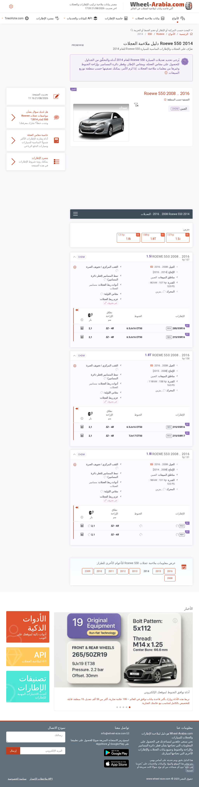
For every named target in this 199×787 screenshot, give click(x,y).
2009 (87, 571)
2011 (111, 571)
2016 (170, 571)
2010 (99, 571)
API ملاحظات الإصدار (41, 778)
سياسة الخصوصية (17, 778)
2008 (170, 578)
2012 (123, 571)
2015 (158, 571)
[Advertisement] (131, 180)
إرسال (13, 750)
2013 (134, 571)
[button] (99, 30)
